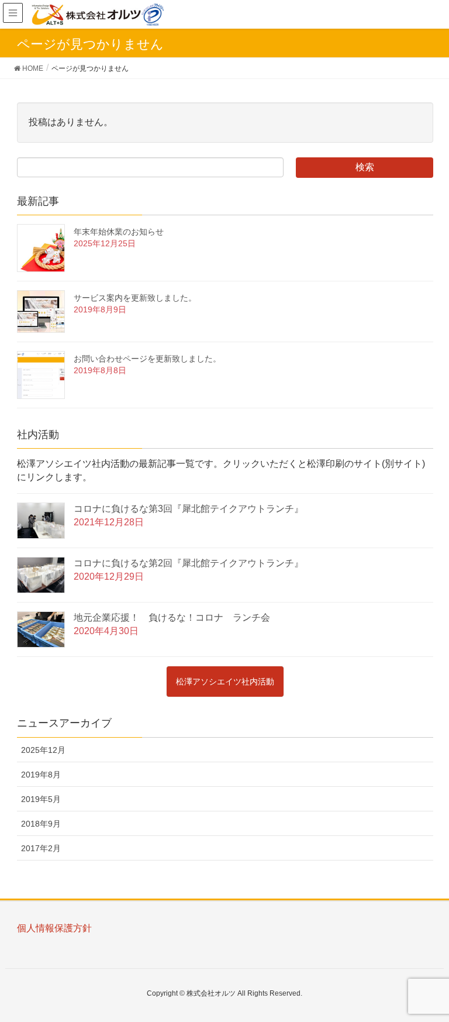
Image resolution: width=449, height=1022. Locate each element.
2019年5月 (41, 799)
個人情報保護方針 (54, 928)
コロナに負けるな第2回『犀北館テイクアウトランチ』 (188, 563)
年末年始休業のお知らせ (119, 231)
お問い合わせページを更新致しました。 (147, 358)
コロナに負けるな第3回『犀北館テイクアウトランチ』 (188, 509)
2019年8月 (41, 774)
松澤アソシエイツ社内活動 (225, 681)
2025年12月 (43, 750)
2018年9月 (41, 823)
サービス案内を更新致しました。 (135, 297)
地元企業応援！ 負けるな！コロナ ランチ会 (172, 617)
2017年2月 (41, 848)
